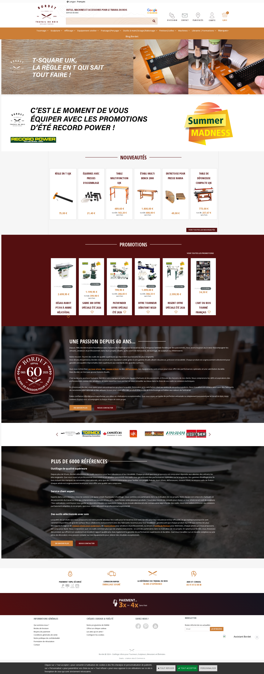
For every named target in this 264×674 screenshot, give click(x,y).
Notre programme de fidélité (98, 625)
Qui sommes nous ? (41, 625)
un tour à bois (94, 369)
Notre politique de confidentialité (47, 638)
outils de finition (162, 526)
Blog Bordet (132, 36)
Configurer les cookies (95, 635)
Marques (223, 30)
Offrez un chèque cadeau (96, 628)
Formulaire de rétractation (44, 641)
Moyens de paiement (42, 632)
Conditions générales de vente (45, 635)
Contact (37, 645)
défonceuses (131, 369)
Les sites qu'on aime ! (95, 632)
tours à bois (109, 526)
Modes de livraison (41, 628)
